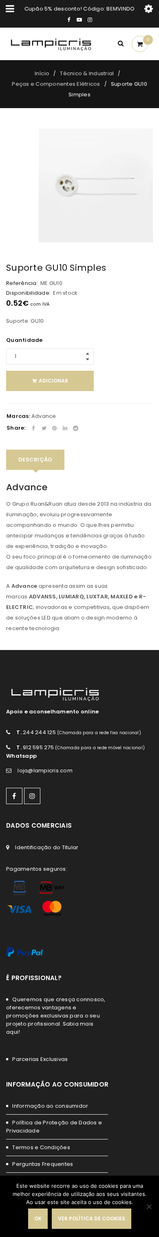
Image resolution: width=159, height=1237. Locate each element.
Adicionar (53, 380)
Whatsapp (21, 756)
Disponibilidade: (28, 293)
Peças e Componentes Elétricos (56, 84)
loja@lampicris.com (45, 770)
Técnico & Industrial (87, 73)
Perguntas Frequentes (42, 1164)
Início (42, 73)
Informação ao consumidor (50, 1106)
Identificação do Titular (46, 847)
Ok (38, 1218)
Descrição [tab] (35, 459)
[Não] (149, 1206)
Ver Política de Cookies (91, 1218)
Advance (43, 416)
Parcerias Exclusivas (40, 1059)
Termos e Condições (41, 1147)
